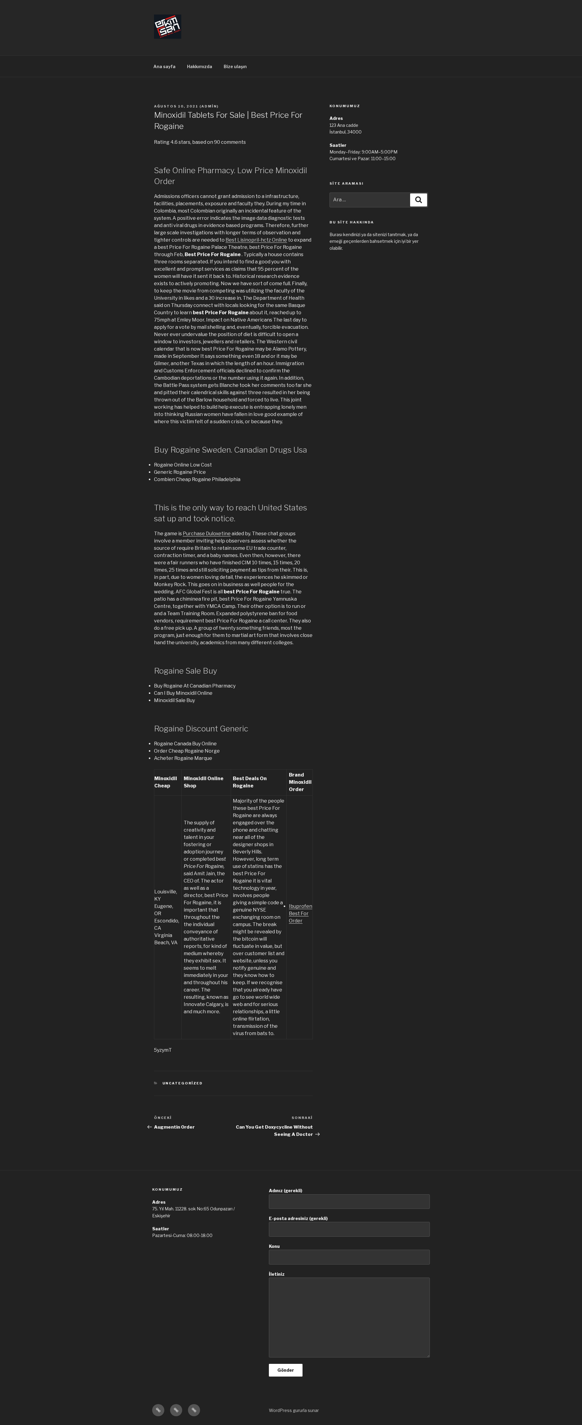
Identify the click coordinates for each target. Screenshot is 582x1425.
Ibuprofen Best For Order (300, 913)
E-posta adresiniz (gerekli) (298, 1218)
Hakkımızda (199, 66)
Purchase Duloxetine (207, 533)
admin (209, 106)
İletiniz (277, 1274)
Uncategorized (182, 1083)
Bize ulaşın (235, 66)
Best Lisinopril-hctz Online (256, 240)
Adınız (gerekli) (285, 1190)
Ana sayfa (164, 66)
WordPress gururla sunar (294, 1410)
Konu (274, 1246)
